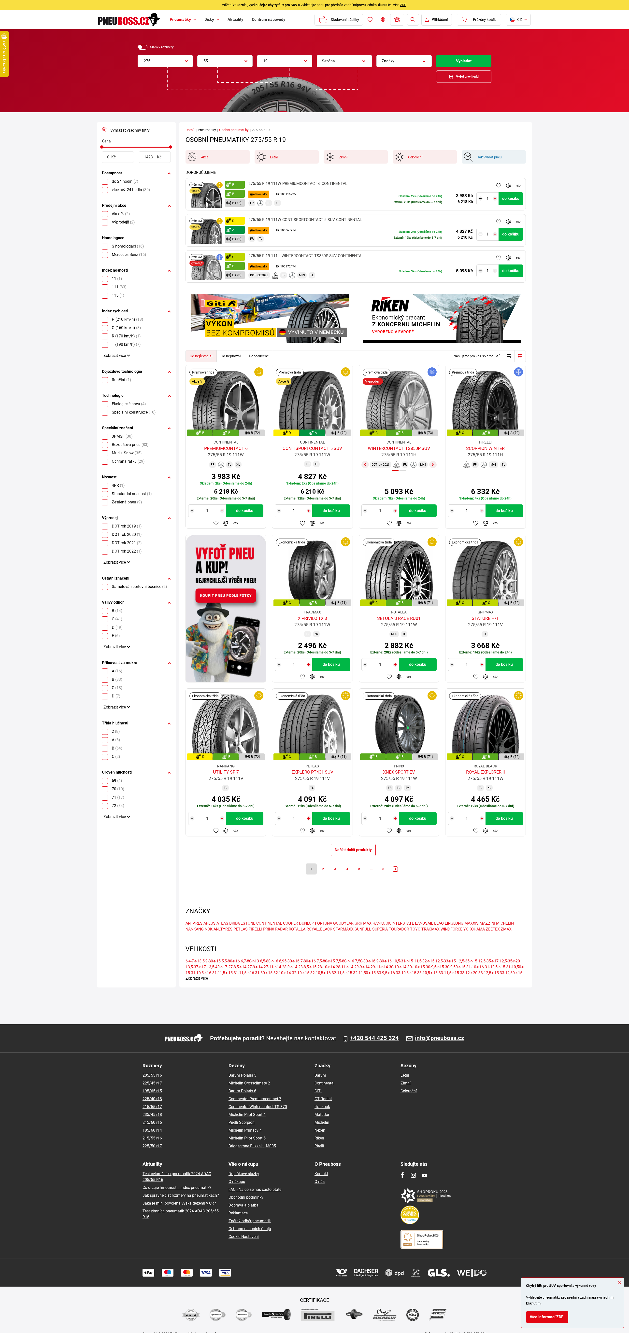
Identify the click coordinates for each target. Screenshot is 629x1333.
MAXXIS (471, 923)
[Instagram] (413, 1175)
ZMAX (506, 929)
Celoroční (408, 1091)
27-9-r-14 (255, 967)
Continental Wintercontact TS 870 (258, 1106)
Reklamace (238, 1213)
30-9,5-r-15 (435, 967)
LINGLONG (454, 923)
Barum (320, 1075)
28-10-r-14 (326, 967)
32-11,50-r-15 (364, 973)
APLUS (209, 923)
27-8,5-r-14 (237, 967)
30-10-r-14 (397, 967)
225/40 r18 (152, 1099)
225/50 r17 (152, 1146)
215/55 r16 (152, 1138)
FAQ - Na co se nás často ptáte (255, 1189)
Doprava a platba (243, 1205)
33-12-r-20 (468, 973)
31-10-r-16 (475, 967)
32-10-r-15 (300, 973)
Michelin (321, 1122)
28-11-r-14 (344, 967)
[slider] (101, 147)
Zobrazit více (114, 355)
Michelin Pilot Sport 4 (247, 1114)
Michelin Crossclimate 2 (249, 1083)
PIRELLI (255, 929)
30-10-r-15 (416, 967)
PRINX (268, 929)
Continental (324, 1083)
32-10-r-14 (282, 973)
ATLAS (222, 923)
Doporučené (259, 356)
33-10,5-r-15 (406, 973)
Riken (319, 1138)
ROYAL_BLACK (319, 929)
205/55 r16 (152, 1075)
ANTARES (194, 923)
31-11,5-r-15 (222, 973)
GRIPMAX (363, 923)
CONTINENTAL (269, 923)
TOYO (415, 929)
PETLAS (240, 929)
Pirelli (319, 1146)
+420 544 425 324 (374, 1038)
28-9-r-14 (289, 967)
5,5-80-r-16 (231, 961)
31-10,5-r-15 (495, 967)
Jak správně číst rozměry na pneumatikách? (181, 1195)
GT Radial (323, 1099)
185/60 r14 (152, 1130)
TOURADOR (399, 929)
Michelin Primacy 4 (245, 1130)
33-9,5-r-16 (386, 973)
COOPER (290, 923)
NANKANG (195, 929)
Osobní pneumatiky (234, 130)
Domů (190, 130)
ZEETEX (493, 929)
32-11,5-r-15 (342, 973)
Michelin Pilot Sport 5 (247, 1138)
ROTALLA (297, 929)
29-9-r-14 (362, 967)
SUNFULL (363, 929)
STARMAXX (343, 929)
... (371, 869)
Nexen (319, 1130)
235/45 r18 (152, 1114)
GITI (318, 1091)
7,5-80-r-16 (345, 961)
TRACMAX (430, 929)
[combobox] (165, 61)
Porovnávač (383, 20)
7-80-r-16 (308, 961)
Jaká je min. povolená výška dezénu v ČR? (179, 1203)
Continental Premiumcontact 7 (255, 1099)
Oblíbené (370, 20)
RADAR (281, 929)
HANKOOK (381, 923)
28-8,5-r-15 (307, 967)
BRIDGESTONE (242, 923)
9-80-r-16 (384, 961)
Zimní (405, 1083)
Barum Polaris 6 (242, 1091)
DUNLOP (306, 923)
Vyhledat (464, 61)
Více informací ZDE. (547, 1317)
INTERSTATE (403, 923)
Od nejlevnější (201, 356)
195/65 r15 (152, 1091)
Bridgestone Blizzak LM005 (252, 1146)
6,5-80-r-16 (269, 961)
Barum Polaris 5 (242, 1075)
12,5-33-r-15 (445, 961)
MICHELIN (505, 923)
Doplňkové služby (244, 1173)
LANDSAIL (424, 923)
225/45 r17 (152, 1083)
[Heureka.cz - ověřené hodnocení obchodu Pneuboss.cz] (412, 1214)
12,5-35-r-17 (488, 961)
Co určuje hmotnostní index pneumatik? (177, 1187)
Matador (321, 1114)
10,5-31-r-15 (403, 961)
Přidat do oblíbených (498, 185)
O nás (319, 1181)
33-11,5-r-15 (449, 973)
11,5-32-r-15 (424, 961)
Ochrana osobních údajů (250, 1228)
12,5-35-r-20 (510, 961)
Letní (404, 1075)
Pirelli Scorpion (242, 1122)
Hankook (322, 1106)
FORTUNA (323, 923)
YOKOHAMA (474, 929)
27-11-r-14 (272, 967)
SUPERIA (380, 929)
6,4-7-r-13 (193, 961)
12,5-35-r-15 (467, 961)
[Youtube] (424, 1175)
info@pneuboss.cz (439, 1038)
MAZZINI (487, 923)
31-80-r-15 (263, 973)
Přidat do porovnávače (508, 185)
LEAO (439, 923)
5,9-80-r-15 (211, 961)
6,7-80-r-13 (250, 961)
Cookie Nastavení (244, 1236)
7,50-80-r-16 (365, 961)
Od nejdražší (231, 356)
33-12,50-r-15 (511, 973)
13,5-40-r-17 (217, 967)
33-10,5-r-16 (427, 973)
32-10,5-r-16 (320, 973)
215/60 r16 (152, 1122)
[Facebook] (402, 1175)
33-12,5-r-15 (488, 973)
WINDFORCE (451, 929)
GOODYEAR (343, 923)
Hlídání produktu (518, 185)
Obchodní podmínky (246, 1197)
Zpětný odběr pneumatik (250, 1221)
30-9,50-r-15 (455, 967)
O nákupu (237, 1181)
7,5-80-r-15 (326, 961)
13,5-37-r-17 (196, 967)
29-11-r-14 (379, 967)
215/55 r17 (152, 1106)
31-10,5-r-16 (201, 973)
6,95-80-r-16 (289, 961)
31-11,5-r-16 (244, 973)
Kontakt (321, 1173)
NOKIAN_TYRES (218, 929)
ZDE (403, 5)
